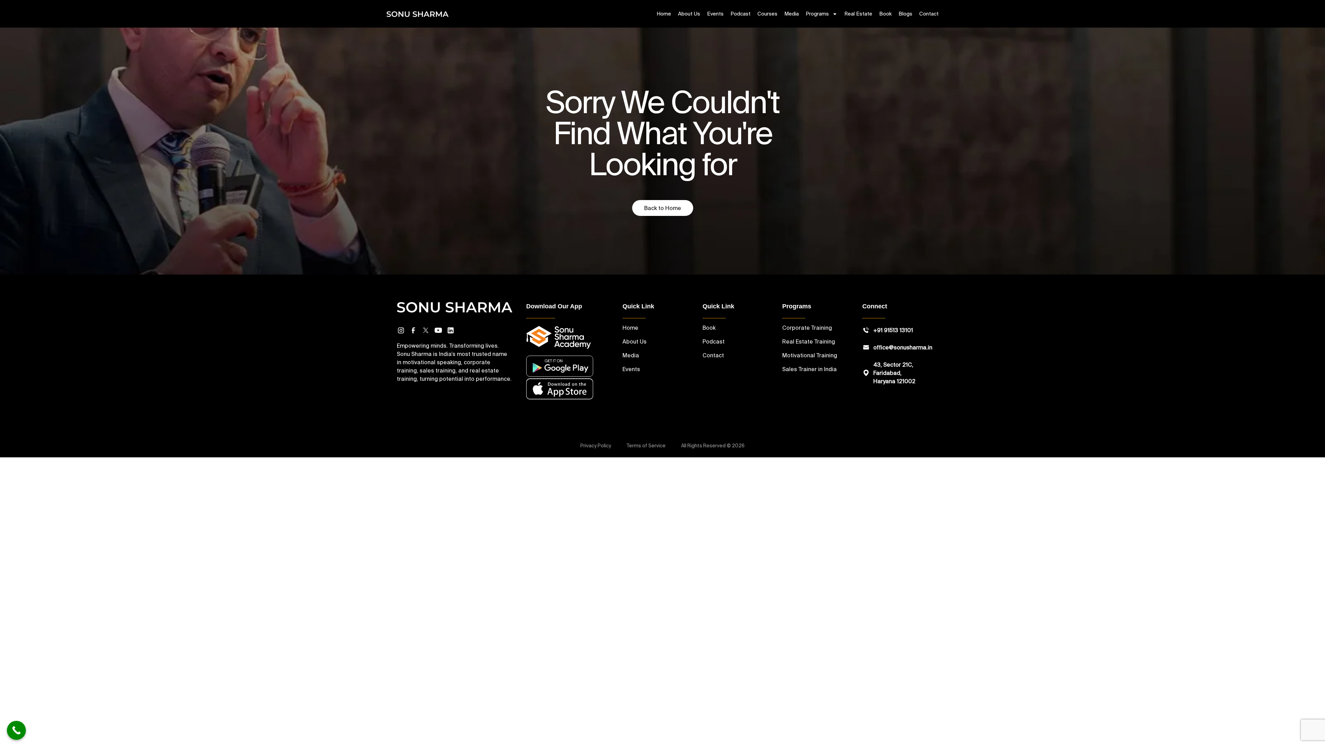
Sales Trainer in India (809, 369)
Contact (929, 14)
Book (885, 14)
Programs (817, 14)
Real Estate (858, 14)
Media (791, 14)
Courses (767, 14)
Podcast (740, 14)
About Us (689, 14)
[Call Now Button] (16, 730)
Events (715, 14)
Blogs (905, 14)
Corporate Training (807, 328)
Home (664, 14)
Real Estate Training (808, 341)
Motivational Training (809, 355)
